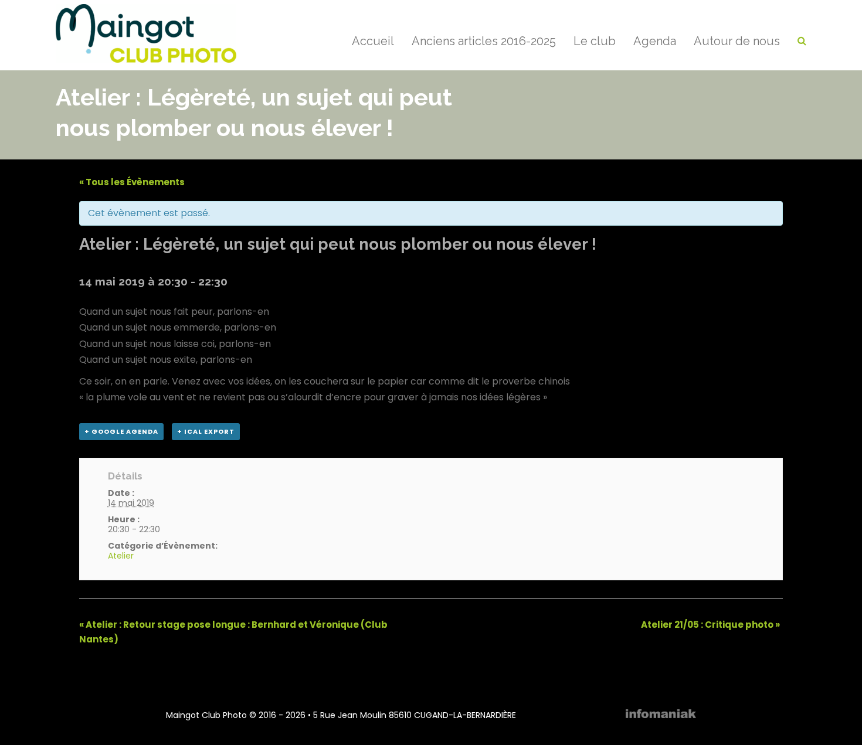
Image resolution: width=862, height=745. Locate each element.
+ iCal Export (206, 431)
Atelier (121, 556)
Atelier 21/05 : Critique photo (710, 624)
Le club (594, 41)
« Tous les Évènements (132, 182)
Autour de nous (737, 41)
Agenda (654, 41)
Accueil (373, 41)
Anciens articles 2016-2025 (484, 41)
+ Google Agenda (121, 431)
